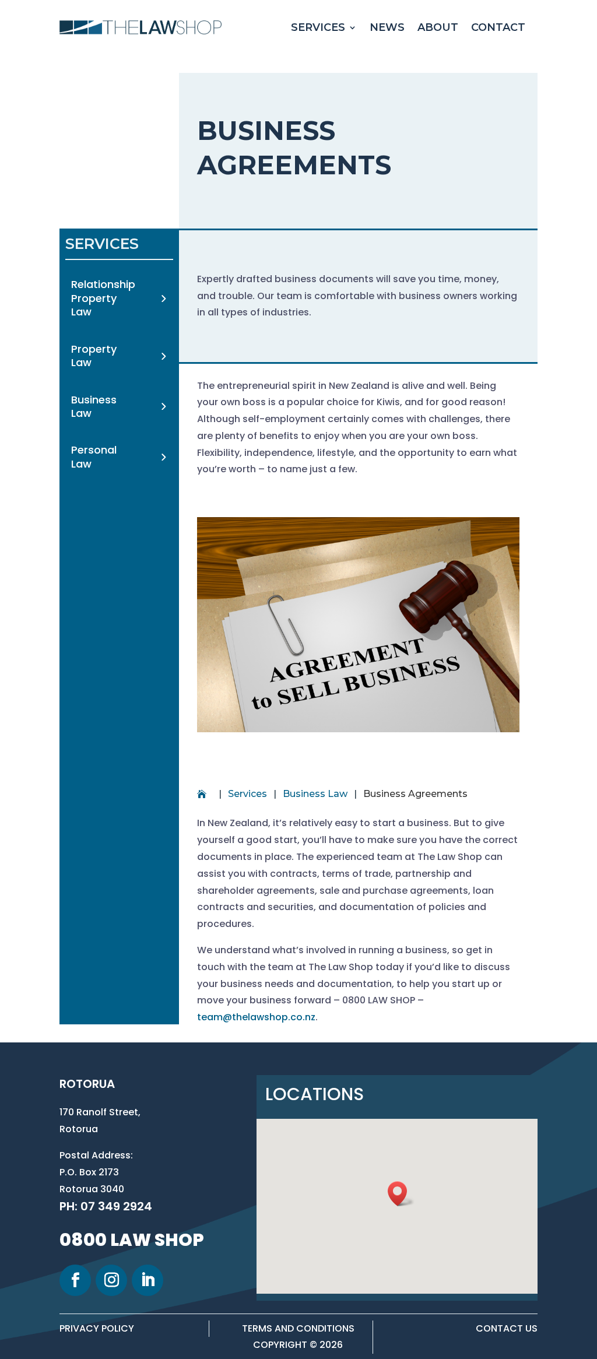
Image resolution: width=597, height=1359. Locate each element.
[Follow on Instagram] (111, 1280)
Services (318, 27)
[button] (401, 1194)
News (387, 27)
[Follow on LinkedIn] (147, 1280)
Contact (498, 27)
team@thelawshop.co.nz (256, 1017)
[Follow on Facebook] (75, 1280)
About (437, 27)
